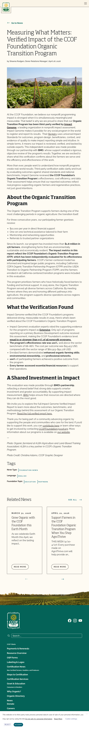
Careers (11, 708)
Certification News (16, 666)
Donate (10, 704)
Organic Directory (16, 696)
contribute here (51, 425)
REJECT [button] (8, 724)
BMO (26, 395)
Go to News (17, 23)
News (10, 700)
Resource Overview (17, 653)
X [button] (86, 713)
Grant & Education (16, 683)
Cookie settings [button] (71, 719)
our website (63, 432)
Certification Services (17, 679)
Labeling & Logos (15, 662)
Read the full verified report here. (34, 413)
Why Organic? (14, 691)
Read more (20, 567)
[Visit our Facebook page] (69, 620)
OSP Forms (12, 657)
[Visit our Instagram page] (75, 620)
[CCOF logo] (6, 7)
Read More (58, 719)
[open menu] (85, 3)
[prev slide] (26, 579)
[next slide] (62, 579)
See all (72, 500)
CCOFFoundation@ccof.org (53, 428)
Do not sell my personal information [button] (38, 719)
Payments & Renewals (18, 648)
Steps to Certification (17, 674)
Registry (52, 134)
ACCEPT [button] (18, 724)
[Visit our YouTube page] (80, 620)
